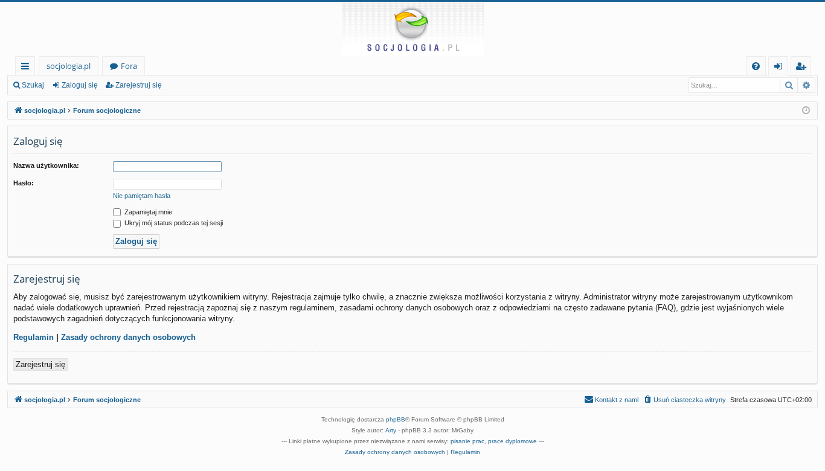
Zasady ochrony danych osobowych (128, 337)
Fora (129, 65)
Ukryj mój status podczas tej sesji (173, 222)
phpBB (395, 419)
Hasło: (23, 183)
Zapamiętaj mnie (147, 212)
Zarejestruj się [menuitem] (803, 67)
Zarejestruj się (138, 85)
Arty (390, 430)
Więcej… (27, 67)
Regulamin (33, 337)
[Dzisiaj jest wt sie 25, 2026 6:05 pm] (806, 111)
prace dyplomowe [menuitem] (512, 441)
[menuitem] (755, 66)
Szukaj (33, 85)
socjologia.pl (69, 65)
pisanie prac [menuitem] (467, 441)
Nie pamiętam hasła (141, 195)
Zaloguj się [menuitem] (781, 67)
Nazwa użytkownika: (46, 165)
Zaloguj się (80, 85)
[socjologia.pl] (412, 29)
